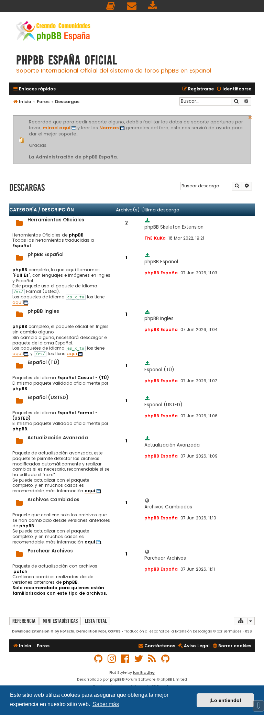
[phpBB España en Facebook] (125, 659)
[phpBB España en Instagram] (112, 659)
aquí (17, 302)
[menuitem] (111, 6)
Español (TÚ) (43, 362)
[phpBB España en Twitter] (139, 659)
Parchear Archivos (50, 551)
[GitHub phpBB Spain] (98, 659)
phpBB (115, 679)
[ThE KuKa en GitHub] (166, 659)
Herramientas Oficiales (56, 220)
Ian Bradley (144, 672)
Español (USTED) (48, 397)
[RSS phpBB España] (152, 659)
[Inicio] (53, 31)
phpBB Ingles (43, 311)
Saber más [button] (105, 704)
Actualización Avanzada (58, 437)
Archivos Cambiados (53, 499)
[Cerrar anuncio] (250, 116)
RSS (248, 631)
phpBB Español (46, 254)
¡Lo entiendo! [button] (225, 700)
